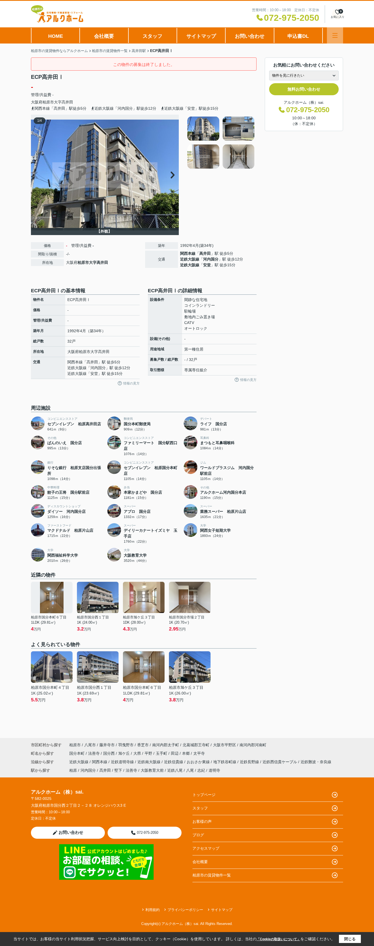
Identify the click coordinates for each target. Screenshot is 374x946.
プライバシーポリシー (185, 910)
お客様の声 (202, 821)
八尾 (190, 770)
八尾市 (90, 745)
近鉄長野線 (250, 762)
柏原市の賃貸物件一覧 (211, 875)
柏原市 (48, 102)
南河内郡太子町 (165, 745)
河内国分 (210, 259)
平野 (149, 753)
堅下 (118, 770)
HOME (55, 36)
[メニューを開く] (335, 35)
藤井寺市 (107, 745)
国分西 (109, 753)
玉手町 (162, 753)
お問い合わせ (249, 36)
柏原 (73, 770)
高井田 (205, 253)
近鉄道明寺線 (123, 762)
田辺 (175, 753)
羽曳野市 (126, 745)
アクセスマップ (205, 848)
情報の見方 (131, 383)
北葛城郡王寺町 (196, 745)
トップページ (203, 794)
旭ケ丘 (124, 753)
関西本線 (187, 253)
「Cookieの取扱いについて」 (278, 939)
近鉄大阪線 (189, 259)
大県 (137, 753)
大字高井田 (63, 102)
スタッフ (152, 36)
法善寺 (94, 753)
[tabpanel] (221, 142)
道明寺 (214, 770)
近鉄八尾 (175, 770)
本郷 (186, 753)
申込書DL (298, 36)
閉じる (350, 939)
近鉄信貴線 (174, 762)
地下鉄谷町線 (225, 762)
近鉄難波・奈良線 (316, 762)
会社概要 (104, 36)
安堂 (207, 265)
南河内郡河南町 (253, 745)
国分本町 (77, 753)
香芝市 (143, 745)
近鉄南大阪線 (149, 762)
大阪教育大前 (152, 770)
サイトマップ (201, 36)
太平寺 (199, 753)
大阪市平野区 (224, 745)
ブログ (198, 835)
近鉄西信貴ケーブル (280, 762)
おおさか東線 (199, 762)
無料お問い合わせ (303, 89)
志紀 (201, 770)
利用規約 (152, 910)
